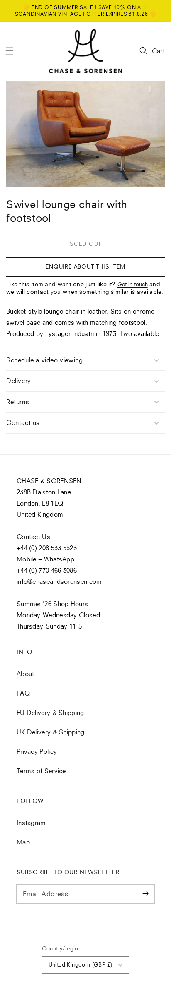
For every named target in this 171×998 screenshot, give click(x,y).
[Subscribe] (145, 894)
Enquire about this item (85, 266)
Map (23, 842)
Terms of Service (41, 771)
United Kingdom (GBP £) (80, 964)
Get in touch (132, 284)
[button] (9, 51)
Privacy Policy (37, 751)
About (25, 673)
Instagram (31, 822)
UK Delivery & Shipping (51, 732)
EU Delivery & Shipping (50, 712)
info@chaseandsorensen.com (59, 581)
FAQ (23, 693)
